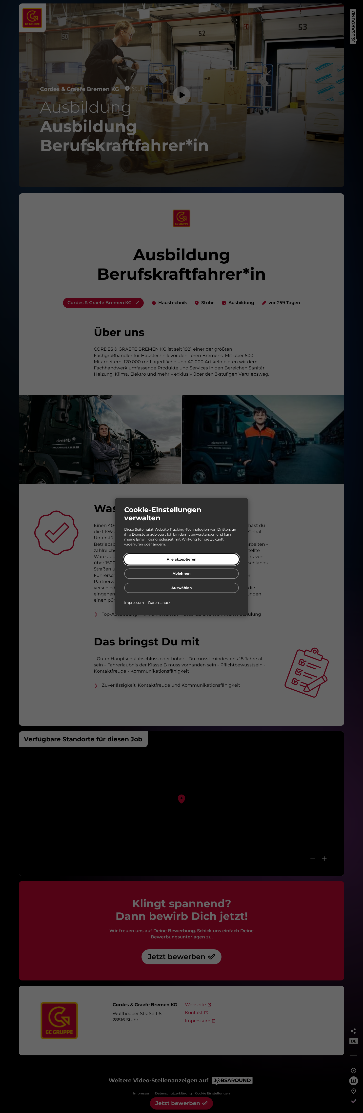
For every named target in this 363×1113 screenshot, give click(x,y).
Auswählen (181, 587)
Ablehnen (182, 573)
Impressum (134, 602)
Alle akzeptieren (182, 559)
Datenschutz (159, 602)
